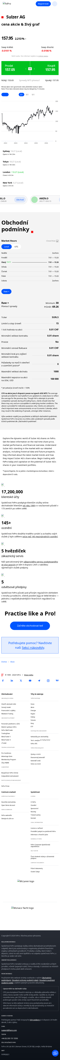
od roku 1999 (29, 505)
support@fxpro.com (9, 1030)
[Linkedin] (11, 680)
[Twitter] (21, 680)
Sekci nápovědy (33, 647)
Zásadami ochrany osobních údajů (25, 980)
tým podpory (35, 1020)
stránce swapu (43, 56)
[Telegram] (39, 680)
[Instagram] (48, 680)
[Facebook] (2, 680)
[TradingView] (57, 680)
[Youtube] (30, 680)
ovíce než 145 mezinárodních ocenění (40, 536)
